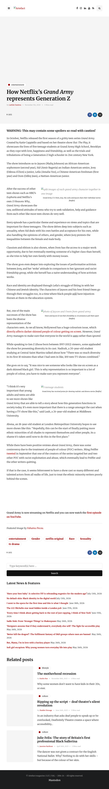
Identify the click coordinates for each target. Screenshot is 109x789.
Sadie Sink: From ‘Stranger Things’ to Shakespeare (31, 621)
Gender (36, 538)
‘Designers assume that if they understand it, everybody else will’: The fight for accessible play (53, 626)
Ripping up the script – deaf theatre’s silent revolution (68, 703)
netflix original (55, 538)
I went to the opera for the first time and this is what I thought (38, 603)
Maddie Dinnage (46, 710)
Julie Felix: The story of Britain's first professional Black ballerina (63, 739)
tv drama (14, 544)
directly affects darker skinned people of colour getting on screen (44, 331)
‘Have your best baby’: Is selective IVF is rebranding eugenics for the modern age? (47, 593)
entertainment (17, 538)
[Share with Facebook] (89, 115)
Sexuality (85, 538)
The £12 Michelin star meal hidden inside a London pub (34, 608)
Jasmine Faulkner (46, 746)
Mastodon (54, 780)
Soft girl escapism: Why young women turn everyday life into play (39, 647)
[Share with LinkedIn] (95, 115)
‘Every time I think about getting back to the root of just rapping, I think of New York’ (49, 613)
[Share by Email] (100, 115)
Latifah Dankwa (15, 105)
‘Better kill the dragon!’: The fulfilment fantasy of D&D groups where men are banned (49, 634)
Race (72, 538)
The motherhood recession (56, 674)
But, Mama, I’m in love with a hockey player (28, 642)
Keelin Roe (44, 679)
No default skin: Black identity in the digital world (31, 598)
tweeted (11, 453)
